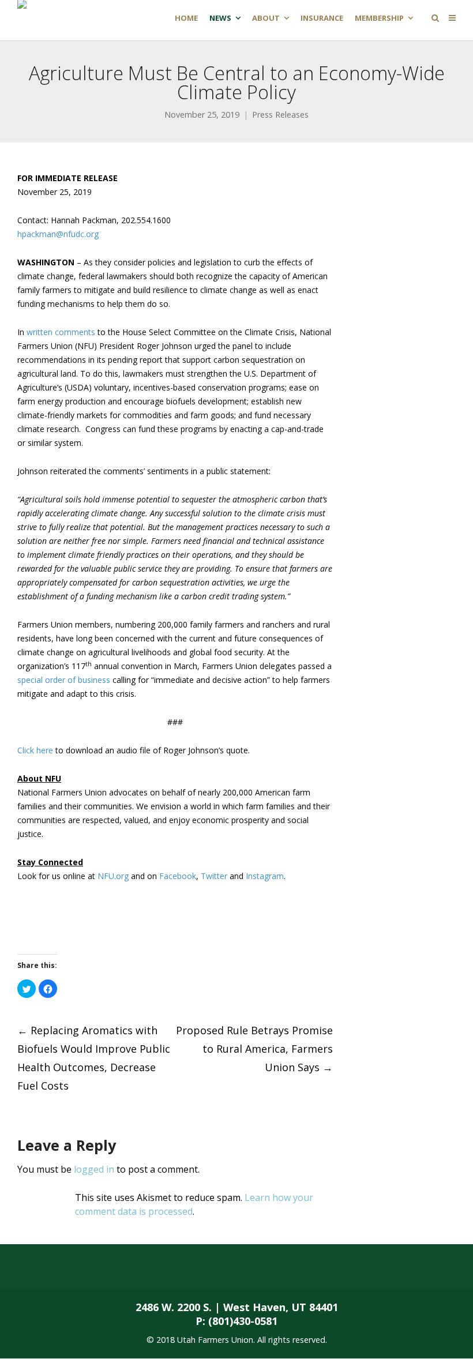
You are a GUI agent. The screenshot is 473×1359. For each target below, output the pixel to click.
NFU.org (113, 875)
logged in (94, 1169)
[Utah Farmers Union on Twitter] (96, 1266)
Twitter (214, 875)
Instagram (265, 875)
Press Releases (280, 114)
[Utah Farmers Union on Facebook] (49, 1266)
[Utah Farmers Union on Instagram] (141, 1266)
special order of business (63, 679)
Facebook (177, 875)
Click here (35, 750)
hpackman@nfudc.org (58, 233)
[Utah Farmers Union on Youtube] (187, 1266)
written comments (61, 331)
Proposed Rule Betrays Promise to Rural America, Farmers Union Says (254, 1048)
